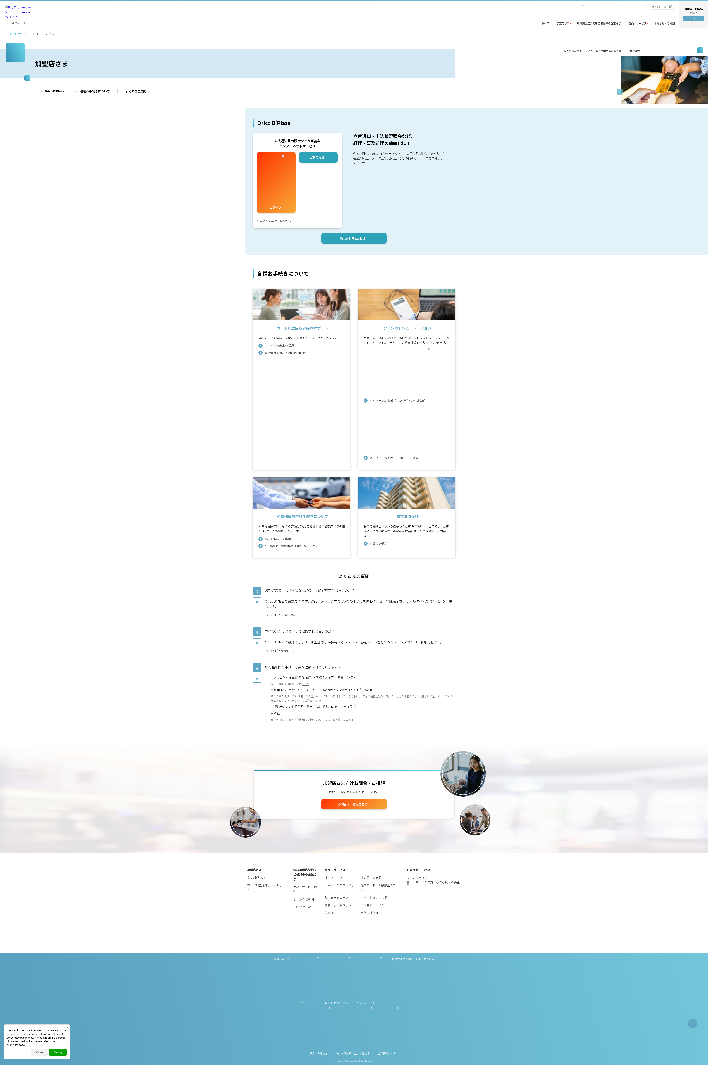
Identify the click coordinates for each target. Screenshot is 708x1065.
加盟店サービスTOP (22, 34)
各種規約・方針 (283, 959)
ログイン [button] (693, 18)
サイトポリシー (307, 1003)
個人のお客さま (319, 1053)
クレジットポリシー (367, 1003)
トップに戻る (692, 1023)
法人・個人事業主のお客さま (353, 1053)
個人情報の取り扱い (336, 1003)
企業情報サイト (387, 1053)
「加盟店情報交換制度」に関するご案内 (411, 959)
